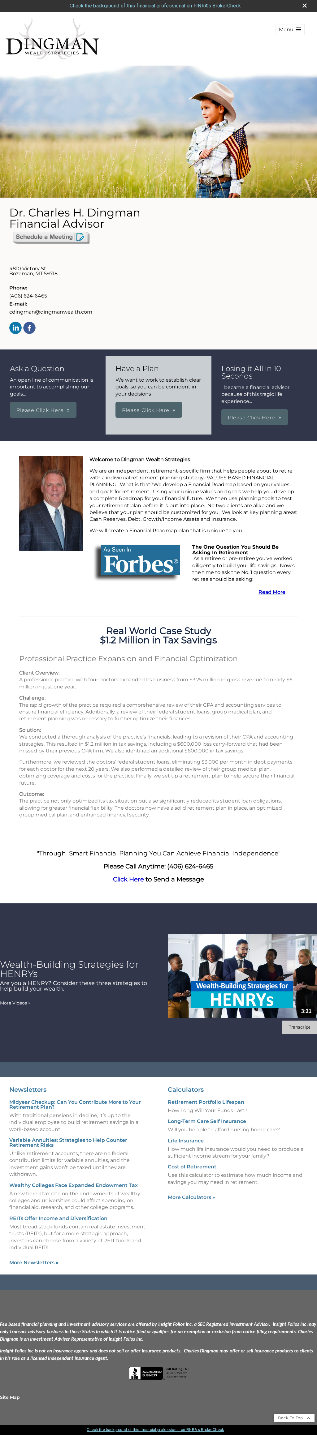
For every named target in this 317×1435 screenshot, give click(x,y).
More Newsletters (34, 1263)
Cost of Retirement (192, 1167)
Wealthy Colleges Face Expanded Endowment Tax (73, 1185)
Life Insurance (186, 1141)
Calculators (186, 1089)
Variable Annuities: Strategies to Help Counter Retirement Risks (68, 1142)
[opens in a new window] (51, 243)
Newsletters (27, 1089)
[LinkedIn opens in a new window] (15, 328)
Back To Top (291, 1418)
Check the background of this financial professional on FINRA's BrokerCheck (155, 6)
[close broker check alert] (304, 5)
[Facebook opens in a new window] (29, 328)
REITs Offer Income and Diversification (58, 1218)
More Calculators (191, 1197)
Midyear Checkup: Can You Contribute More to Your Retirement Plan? (75, 1104)
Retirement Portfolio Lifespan (206, 1102)
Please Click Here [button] (40, 410)
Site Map (10, 1397)
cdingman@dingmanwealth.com (50, 312)
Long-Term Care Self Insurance (207, 1121)
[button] (290, 29)
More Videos (15, 1003)
